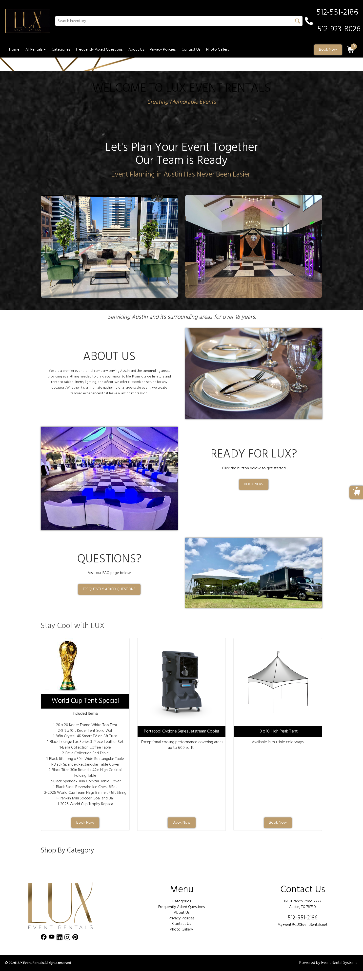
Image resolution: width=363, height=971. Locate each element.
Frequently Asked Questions (99, 49)
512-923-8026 (339, 29)
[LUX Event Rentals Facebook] (44, 938)
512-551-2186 (302, 918)
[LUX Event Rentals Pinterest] (75, 938)
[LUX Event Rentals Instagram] (67, 938)
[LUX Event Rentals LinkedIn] (59, 938)
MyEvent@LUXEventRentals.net (302, 925)
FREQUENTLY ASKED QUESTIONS (109, 589)
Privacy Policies (163, 49)
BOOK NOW (253, 484)
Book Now (328, 49)
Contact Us (191, 49)
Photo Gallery (217, 49)
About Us (136, 49)
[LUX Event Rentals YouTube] (52, 938)
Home (14, 49)
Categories (61, 49)
